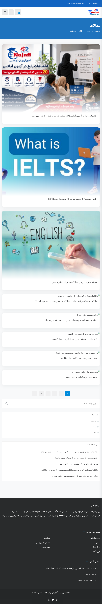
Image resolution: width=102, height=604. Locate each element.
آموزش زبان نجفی (50, 592)
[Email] (45, 600)
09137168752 (93, 3)
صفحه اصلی (95, 538)
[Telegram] (53, 600)
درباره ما (96, 547)
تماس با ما (96, 542)
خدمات (93, 421)
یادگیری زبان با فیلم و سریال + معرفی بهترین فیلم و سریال (71, 320)
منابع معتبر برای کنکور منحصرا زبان (81, 377)
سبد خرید (46, 547)
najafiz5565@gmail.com (76, 3)
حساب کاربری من (43, 542)
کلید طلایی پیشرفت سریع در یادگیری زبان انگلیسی (74, 339)
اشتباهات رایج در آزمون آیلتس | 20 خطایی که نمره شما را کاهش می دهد (64, 116)
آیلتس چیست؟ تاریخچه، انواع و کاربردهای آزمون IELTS (72, 199)
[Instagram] (56, 600)
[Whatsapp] (49, 600)
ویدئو (94, 432)
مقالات (94, 427)
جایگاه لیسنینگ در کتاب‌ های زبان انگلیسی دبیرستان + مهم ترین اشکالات (65, 301)
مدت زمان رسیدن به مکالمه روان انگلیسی (78, 358)
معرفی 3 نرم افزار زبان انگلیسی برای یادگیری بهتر (75, 282)
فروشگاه (96, 551)
